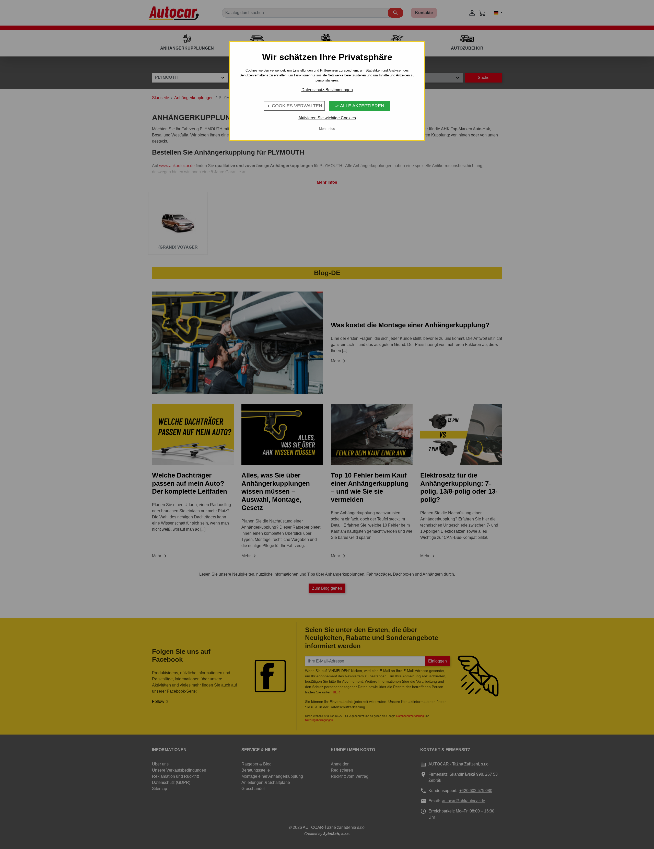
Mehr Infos (327, 129)
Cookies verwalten (294, 105)
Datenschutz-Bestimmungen (327, 90)
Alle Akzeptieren (359, 105)
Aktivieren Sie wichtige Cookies (327, 118)
